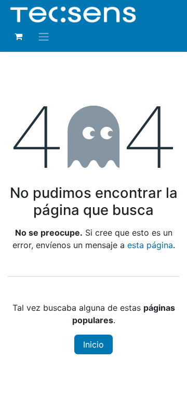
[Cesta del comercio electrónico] (18, 36)
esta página (150, 245)
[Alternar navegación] (44, 36)
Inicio (93, 344)
